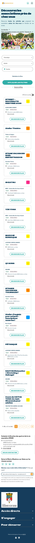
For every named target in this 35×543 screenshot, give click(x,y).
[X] (6, 464)
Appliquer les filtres (17, 82)
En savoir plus (17, 119)
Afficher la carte (26, 95)
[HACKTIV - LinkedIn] (19, 538)
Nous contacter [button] (10, 452)
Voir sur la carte (10, 114)
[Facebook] (2, 464)
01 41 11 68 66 (7, 448)
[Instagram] (13, 464)
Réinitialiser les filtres (17, 76)
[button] (27, 3)
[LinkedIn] (9, 464)
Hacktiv (24, 534)
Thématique (7, 57)
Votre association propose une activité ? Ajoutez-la (16, 32)
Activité (5, 63)
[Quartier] (4, 69)
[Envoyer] (32, 474)
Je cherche (4, 29)
